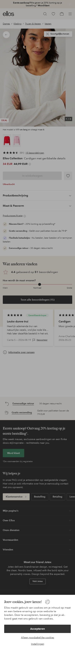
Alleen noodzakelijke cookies (37, 637)
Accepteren (37, 628)
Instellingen (37, 643)
